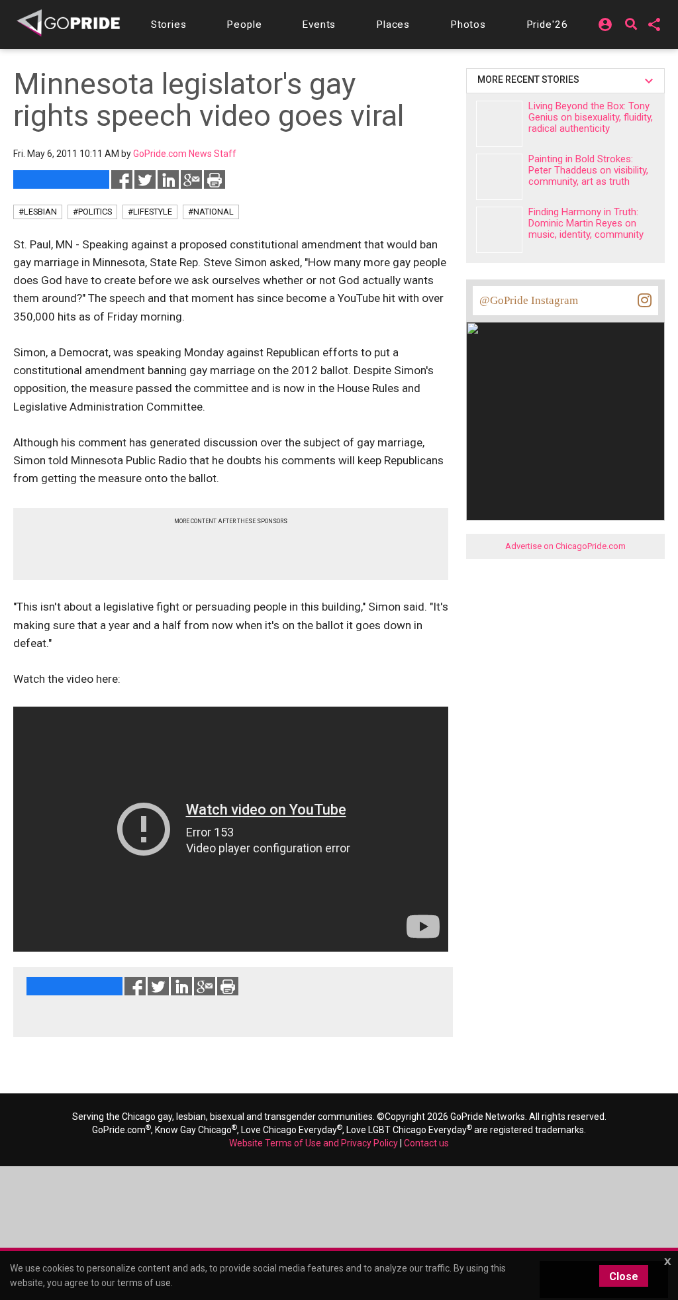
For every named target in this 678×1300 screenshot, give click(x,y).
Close (623, 1276)
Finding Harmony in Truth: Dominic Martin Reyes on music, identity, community (586, 223)
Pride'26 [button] (547, 24)
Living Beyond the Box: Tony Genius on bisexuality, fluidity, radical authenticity (590, 117)
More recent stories (530, 79)
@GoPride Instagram (528, 300)
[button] (169, 24)
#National (211, 212)
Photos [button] (468, 24)
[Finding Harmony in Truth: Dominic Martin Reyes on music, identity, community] (499, 230)
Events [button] (319, 24)
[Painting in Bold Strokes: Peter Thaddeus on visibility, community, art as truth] (499, 177)
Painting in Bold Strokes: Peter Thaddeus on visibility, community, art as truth (588, 170)
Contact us (426, 1143)
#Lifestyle (150, 212)
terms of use (144, 1282)
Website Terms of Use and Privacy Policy (313, 1143)
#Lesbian (38, 212)
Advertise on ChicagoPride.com (565, 546)
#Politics (92, 212)
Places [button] (393, 24)
